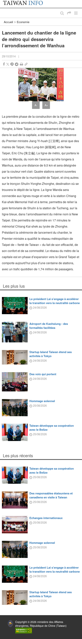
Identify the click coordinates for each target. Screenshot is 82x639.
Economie (23, 22)
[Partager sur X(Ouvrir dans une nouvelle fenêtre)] (8, 64)
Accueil (8, 22)
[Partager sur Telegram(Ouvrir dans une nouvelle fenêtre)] (16, 64)
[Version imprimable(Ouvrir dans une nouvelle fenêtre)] (21, 64)
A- (36, 105)
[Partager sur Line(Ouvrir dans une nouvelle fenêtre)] (12, 64)
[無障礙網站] (23, 630)
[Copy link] (26, 64)
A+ (46, 105)
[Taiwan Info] (25, 4)
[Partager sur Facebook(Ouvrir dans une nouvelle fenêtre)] (4, 64)
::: (4, 2)
